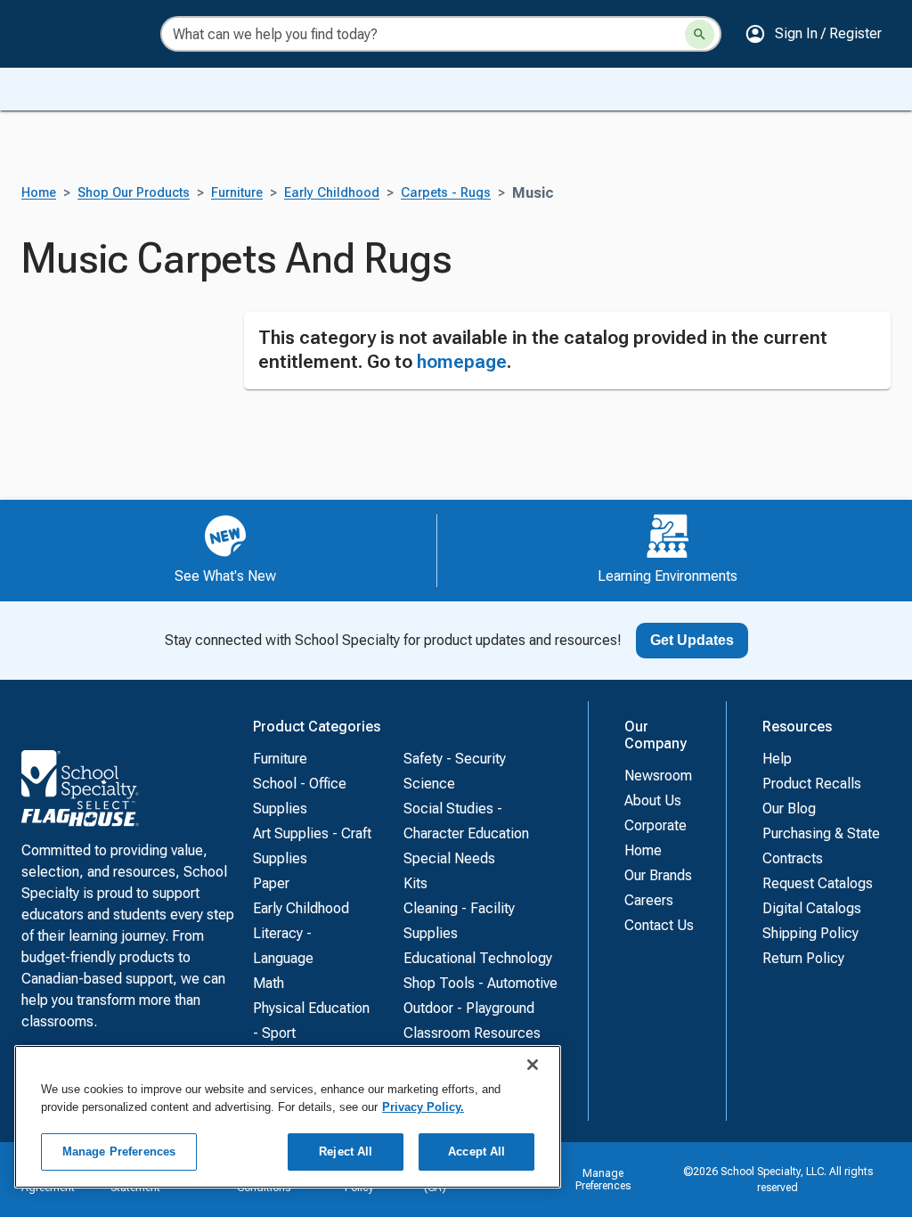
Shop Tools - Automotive (480, 983)
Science (429, 783)
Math (268, 983)
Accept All (476, 1151)
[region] (287, 1116)
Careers (648, 900)
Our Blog (789, 808)
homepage (462, 361)
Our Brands (658, 875)
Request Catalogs (817, 883)
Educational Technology (477, 958)
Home (38, 192)
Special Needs (449, 858)
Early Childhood (331, 192)
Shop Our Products (133, 192)
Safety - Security (454, 758)
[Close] (532, 1064)
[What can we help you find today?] (699, 34)
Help (777, 758)
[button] (813, 34)
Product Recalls (811, 783)
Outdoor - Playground (468, 1008)
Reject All (345, 1151)
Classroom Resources (472, 1033)
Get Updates (692, 640)
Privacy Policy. (423, 1107)
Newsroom (658, 775)
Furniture (237, 192)
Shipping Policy (810, 933)
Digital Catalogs (811, 908)
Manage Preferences (603, 1179)
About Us (652, 800)
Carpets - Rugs (446, 192)
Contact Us (659, 925)
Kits (415, 883)
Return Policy (803, 958)
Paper (271, 883)
